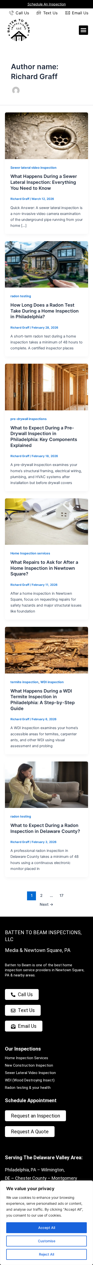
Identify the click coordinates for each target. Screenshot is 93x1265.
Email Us (80, 12)
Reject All (46, 1254)
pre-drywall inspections (28, 419)
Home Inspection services (30, 553)
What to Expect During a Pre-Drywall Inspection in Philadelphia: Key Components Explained (43, 436)
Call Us (22, 12)
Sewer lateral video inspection (33, 167)
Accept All (46, 1227)
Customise (46, 1241)
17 (61, 895)
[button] (83, 30)
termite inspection (24, 682)
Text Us (50, 12)
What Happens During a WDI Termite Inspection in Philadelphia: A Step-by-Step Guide (42, 699)
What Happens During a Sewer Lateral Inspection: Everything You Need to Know (43, 181)
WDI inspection (52, 682)
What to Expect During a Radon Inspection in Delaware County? (45, 828)
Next (46, 904)
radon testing (20, 296)
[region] (46, 1223)
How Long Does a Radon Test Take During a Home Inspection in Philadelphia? (44, 310)
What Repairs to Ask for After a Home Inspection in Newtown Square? (44, 567)
